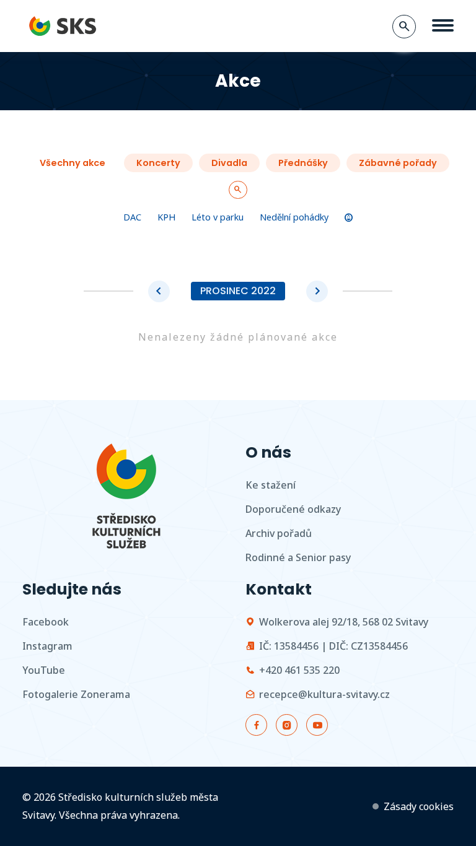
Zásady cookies (419, 806)
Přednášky (303, 163)
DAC (132, 217)
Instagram (47, 646)
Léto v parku (218, 217)
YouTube (43, 670)
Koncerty (158, 163)
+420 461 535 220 (299, 670)
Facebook (45, 622)
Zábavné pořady (398, 163)
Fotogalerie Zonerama (76, 694)
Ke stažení (270, 485)
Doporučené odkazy (293, 509)
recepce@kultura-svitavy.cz (324, 694)
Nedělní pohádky (294, 217)
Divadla (229, 163)
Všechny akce (72, 163)
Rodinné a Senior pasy (298, 557)
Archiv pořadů (278, 533)
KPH (166, 217)
